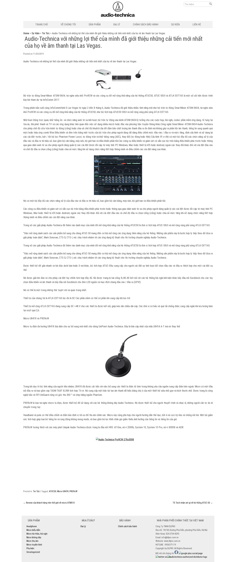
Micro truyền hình (34, 544)
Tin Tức (46, 33)
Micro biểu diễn (33, 530)
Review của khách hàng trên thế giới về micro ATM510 (49, 502)
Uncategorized (33, 552)
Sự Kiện (175, 24)
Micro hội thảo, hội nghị (36, 533)
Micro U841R (63, 491)
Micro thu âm (32, 541)
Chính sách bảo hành (145, 24)
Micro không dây (33, 537)
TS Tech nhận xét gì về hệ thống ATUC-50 (193, 502)
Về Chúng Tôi (68, 24)
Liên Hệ (196, 24)
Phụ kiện (30, 548)
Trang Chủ (41, 24)
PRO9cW (73, 491)
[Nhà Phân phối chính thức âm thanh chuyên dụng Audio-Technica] (118, 10)
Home (26, 33)
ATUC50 (52, 491)
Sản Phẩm (95, 24)
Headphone (31, 526)
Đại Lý (116, 24)
